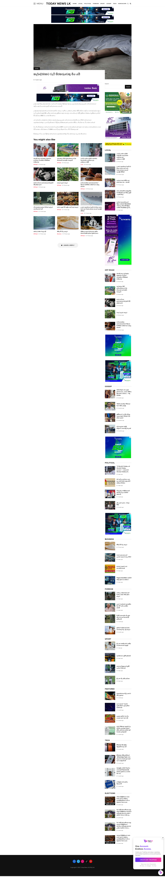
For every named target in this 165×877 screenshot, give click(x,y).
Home (75, 3)
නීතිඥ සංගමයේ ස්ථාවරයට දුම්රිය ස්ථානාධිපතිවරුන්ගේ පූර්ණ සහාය (91, 223)
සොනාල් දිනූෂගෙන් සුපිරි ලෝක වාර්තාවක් (110, 668)
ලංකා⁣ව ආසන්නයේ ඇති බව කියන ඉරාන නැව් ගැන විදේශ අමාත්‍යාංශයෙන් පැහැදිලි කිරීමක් (91, 198)
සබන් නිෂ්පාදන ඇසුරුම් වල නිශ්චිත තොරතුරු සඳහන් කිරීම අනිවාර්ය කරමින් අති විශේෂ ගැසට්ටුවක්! (110, 730)
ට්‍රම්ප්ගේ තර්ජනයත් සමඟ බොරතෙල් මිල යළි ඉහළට (110, 630)
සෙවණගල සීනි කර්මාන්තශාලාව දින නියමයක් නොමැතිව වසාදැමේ (68, 150)
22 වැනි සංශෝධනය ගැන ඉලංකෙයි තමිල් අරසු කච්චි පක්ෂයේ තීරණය (110, 482)
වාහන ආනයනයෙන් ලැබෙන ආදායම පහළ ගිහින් (110, 557)
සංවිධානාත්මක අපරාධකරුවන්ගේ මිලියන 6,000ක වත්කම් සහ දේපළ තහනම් (91, 174)
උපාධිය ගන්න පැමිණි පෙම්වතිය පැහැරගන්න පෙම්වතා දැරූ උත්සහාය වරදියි (91, 150)
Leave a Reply (68, 245)
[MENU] (35, 3)
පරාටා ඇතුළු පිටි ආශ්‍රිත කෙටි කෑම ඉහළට (68, 198)
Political (87, 3)
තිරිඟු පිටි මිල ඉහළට (68, 223)
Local (80, 3)
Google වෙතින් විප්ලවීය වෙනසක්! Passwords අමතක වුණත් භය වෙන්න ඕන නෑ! (110, 772)
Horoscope (122, 3)
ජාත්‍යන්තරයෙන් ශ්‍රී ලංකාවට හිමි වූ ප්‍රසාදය (110, 695)
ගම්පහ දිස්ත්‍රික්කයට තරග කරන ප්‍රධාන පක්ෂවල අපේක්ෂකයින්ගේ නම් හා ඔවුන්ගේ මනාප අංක (110, 801)
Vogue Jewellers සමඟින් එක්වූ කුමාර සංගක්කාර (110, 580)
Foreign (96, 3)
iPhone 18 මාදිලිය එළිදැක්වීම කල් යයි (110, 747)
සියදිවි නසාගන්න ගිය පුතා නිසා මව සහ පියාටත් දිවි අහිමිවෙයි (110, 618)
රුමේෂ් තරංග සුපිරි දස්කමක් (110, 657)
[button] (160, 872)
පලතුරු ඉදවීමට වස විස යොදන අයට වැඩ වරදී (110, 718)
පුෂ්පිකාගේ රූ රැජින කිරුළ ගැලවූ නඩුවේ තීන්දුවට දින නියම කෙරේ (110, 417)
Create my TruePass (148, 860)
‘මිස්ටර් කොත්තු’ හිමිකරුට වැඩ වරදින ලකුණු (110, 406)
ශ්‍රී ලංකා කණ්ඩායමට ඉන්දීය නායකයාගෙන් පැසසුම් (110, 646)
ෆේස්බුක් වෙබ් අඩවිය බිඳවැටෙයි (110, 784)
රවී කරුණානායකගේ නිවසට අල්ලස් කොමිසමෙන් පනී (44, 198)
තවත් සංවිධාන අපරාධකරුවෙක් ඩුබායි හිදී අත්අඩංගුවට (44, 174)
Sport (102, 3)
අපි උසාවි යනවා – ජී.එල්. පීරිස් (110, 505)
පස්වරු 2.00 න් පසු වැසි (44, 223)
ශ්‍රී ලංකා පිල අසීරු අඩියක (110, 680)
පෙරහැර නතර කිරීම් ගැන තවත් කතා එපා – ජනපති (110, 183)
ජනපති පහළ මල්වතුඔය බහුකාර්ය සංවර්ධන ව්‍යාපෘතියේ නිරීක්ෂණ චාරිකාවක (44, 150)
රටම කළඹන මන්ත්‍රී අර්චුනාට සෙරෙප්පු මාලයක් (110, 429)
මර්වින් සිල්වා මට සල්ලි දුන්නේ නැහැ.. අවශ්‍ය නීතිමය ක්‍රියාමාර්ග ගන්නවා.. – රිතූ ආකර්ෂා (110, 394)
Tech (114, 3)
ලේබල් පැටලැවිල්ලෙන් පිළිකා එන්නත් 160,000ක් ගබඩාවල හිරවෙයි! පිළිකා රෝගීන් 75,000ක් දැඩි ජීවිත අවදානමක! (110, 206)
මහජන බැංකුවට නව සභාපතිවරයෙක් (110, 569)
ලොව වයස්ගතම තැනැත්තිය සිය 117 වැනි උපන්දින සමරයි (110, 607)
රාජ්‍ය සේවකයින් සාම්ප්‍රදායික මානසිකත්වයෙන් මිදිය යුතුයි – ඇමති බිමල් (110, 194)
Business (59, 233)
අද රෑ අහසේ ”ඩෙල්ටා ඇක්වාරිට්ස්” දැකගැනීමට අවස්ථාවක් (110, 707)
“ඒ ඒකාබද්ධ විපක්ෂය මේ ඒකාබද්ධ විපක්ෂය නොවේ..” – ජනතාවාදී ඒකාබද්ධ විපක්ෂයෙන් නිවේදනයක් (110, 470)
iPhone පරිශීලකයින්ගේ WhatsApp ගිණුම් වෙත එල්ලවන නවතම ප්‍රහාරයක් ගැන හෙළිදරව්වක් (110, 759)
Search (107, 83)
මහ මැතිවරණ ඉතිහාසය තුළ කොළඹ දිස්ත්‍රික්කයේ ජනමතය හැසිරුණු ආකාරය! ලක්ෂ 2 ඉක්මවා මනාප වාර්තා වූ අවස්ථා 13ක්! (110, 826)
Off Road (36, 164)
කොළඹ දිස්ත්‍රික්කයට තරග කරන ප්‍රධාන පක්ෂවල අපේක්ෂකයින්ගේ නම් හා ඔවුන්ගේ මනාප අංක (110, 839)
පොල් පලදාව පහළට (68, 174)
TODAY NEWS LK (58, 3)
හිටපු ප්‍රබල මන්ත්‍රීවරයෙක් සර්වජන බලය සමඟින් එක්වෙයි (110, 494)
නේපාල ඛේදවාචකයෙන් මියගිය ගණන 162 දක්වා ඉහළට (110, 596)
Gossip (108, 3)
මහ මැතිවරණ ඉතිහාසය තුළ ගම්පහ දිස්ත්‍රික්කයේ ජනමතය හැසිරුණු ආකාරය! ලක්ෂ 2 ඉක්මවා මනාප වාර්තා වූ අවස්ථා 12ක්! (110, 814)
